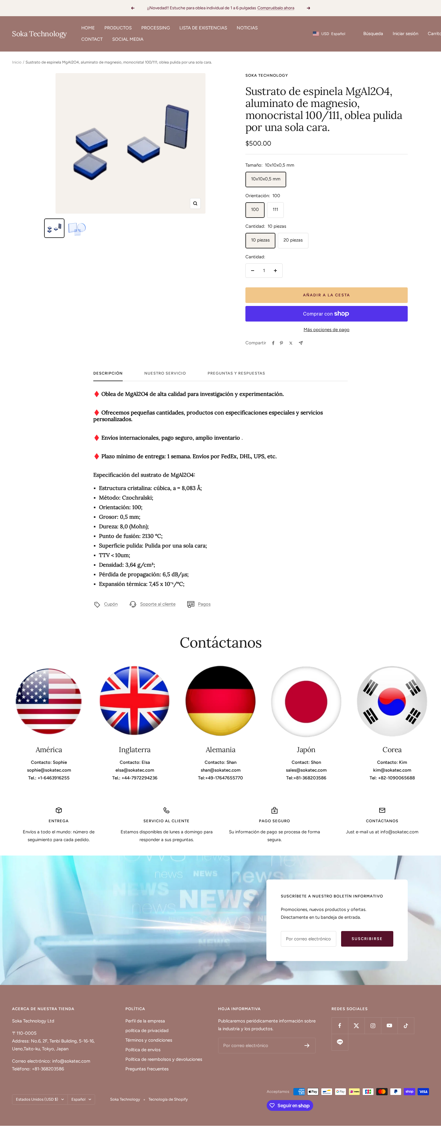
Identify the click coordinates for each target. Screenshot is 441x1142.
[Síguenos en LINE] (340, 1042)
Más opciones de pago (327, 329)
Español (78, 1099)
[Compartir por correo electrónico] (301, 343)
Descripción (108, 373)
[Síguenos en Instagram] (372, 1025)
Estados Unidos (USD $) (37, 1099)
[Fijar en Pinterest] (281, 343)
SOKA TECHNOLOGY (266, 75)
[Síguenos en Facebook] (340, 1025)
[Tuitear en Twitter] (290, 343)
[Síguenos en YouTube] (389, 1025)
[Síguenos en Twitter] (356, 1025)
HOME (88, 28)
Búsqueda (373, 33)
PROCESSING (155, 28)
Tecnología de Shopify (168, 1099)
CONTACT (92, 39)
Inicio (17, 62)
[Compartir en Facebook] (273, 343)
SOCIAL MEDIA (127, 39)
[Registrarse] (307, 1045)
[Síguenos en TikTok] (406, 1025)
